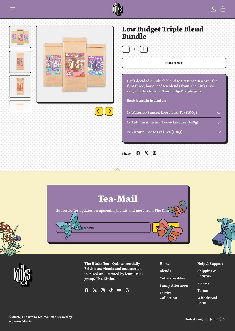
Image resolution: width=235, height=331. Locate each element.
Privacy (203, 283)
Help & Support (210, 264)
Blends (165, 271)
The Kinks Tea (32, 317)
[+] (143, 49)
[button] (20, 37)
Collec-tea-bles (172, 278)
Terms (202, 291)
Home (165, 264)
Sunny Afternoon (174, 286)
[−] (125, 49)
